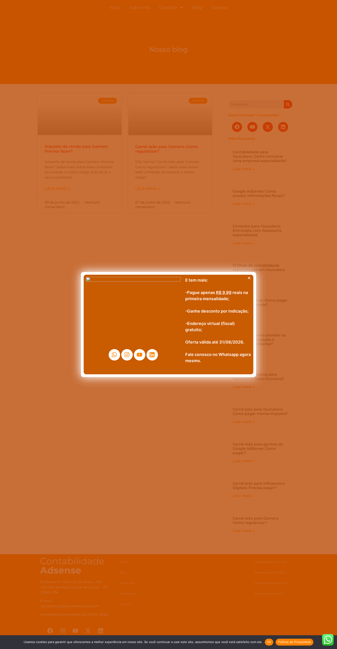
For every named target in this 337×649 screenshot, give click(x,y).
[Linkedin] (152, 355)
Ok (269, 642)
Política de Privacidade (294, 642)
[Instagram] (127, 355)
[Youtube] (139, 355)
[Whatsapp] (114, 355)
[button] (249, 278)
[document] (168, 324)
